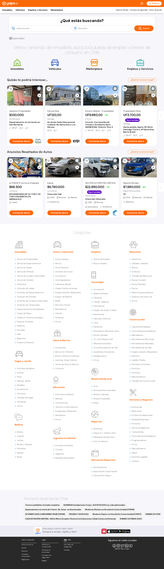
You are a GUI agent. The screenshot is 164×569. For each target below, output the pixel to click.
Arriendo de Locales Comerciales (32, 300)
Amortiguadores (63, 280)
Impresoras (99, 314)
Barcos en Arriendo (64, 351)
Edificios (21, 325)
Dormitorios (22, 389)
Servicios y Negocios (141, 399)
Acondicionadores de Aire (106, 347)
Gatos (135, 267)
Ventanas (21, 401)
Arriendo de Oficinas (26, 296)
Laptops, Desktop (102, 318)
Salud (134, 452)
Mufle (57, 300)
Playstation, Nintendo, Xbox (106, 331)
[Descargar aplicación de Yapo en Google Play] (124, 531)
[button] (39, 95)
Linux (96, 322)
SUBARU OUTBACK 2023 (131, 519)
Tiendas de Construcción (143, 381)
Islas (19, 334)
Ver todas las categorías (68, 546)
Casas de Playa (24, 313)
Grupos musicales (102, 398)
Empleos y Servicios (38, 10)
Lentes (20, 440)
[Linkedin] (126, 546)
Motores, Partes (62, 305)
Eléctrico (136, 356)
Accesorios (60, 276)
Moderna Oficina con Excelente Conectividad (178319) (109, 509)
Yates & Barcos (61, 340)
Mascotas (135, 251)
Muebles (21, 385)
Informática (99, 306)
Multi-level (136, 411)
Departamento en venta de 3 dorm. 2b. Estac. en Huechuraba (53, 509)
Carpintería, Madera (141, 326)
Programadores (139, 440)
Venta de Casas (24, 267)
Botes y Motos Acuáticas (67, 356)
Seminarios (60, 415)
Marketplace (57, 10)
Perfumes (21, 448)
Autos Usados (62, 259)
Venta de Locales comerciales (31, 276)
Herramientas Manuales (143, 343)
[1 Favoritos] (124, 89)
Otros (19, 406)
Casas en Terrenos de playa (30, 317)
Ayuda (24, 548)
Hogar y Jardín (23, 361)
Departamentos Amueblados (30, 309)
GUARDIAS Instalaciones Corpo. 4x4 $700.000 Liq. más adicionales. (94, 505)
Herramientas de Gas (141, 347)
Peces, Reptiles (139, 284)
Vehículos (20, 10)
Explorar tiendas (122, 10)
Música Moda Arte (101, 378)
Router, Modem (101, 335)
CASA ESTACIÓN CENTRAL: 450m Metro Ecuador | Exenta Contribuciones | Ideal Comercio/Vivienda (70, 519)
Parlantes (98, 326)
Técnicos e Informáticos (66, 407)
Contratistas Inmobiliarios (144, 331)
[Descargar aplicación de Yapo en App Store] (113, 531)
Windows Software (102, 343)
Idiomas (58, 398)
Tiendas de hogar (25, 397)
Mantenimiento (139, 376)
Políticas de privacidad (46, 551)
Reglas (44, 561)
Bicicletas (98, 428)
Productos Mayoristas (142, 415)
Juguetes (59, 453)
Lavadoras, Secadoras (104, 351)
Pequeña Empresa (140, 419)
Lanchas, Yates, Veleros (66, 360)
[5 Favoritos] (10, 89)
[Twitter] (122, 546)
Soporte (24, 551)
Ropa (19, 457)
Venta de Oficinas (25, 271)
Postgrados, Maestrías (65, 411)
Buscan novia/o (139, 280)
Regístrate (25, 559)
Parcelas (21, 330)
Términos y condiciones (46, 546)
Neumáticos (60, 309)
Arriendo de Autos (64, 271)
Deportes (96, 421)
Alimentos (136, 259)
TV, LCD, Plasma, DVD (103, 339)
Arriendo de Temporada (28, 305)
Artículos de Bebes (26, 368)
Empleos (96, 251)
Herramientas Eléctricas (143, 339)
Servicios (136, 368)
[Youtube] (131, 546)
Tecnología (97, 282)
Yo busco (59, 368)
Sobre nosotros (27, 545)
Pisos (19, 376)
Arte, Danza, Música (64, 394)
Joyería (20, 436)
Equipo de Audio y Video (105, 310)
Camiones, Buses (63, 284)
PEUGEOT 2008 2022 (79, 514)
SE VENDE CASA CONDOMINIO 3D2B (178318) (45, 514)
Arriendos (21, 284)
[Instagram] (118, 546)
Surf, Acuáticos (101, 441)
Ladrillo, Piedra (138, 360)
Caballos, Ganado (140, 263)
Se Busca (59, 317)
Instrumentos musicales (105, 390)
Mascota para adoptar (142, 292)
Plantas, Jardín (23, 381)
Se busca (21, 393)
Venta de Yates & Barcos (67, 364)
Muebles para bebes (64, 458)
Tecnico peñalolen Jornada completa (42, 505)
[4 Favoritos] (86, 161)
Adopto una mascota (142, 296)
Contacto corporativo (26, 555)
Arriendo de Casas (25, 288)
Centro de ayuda (155, 10)
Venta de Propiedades (27, 259)
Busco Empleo (100, 263)
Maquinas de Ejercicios (104, 437)
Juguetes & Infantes (64, 438)
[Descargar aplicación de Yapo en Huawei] (104, 531)
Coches (58, 449)
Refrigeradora (100, 356)
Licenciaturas (61, 402)
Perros (135, 288)
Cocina (20, 372)
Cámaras (98, 297)
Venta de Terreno (25, 280)
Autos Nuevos (61, 267)
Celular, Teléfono (101, 302)
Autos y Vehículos (63, 251)
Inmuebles (7, 10)
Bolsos (20, 432)
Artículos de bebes (64, 445)
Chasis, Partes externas (66, 288)
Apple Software (101, 293)
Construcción (137, 319)
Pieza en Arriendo (25, 321)
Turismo (135, 461)
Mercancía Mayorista (103, 460)
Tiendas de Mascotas (142, 276)
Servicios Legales (140, 457)
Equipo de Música (63, 296)
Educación (59, 387)
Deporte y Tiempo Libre (105, 433)
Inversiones (137, 407)
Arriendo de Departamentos (30, 292)
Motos (58, 263)
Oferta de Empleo (102, 259)
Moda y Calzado (24, 444)
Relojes (20, 452)
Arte (96, 386)
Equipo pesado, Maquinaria (68, 292)
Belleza (19, 424)
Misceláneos (137, 335)
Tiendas (67, 550)
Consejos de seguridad (139, 10)
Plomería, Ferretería (141, 364)
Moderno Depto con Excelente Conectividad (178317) (117, 514)
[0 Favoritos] (86, 89)
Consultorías (138, 432)
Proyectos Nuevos (25, 342)
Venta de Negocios (141, 427)
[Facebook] (114, 546)
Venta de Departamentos (29, 263)
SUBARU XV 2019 (152, 514)
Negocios (21, 338)
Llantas (58, 313)
